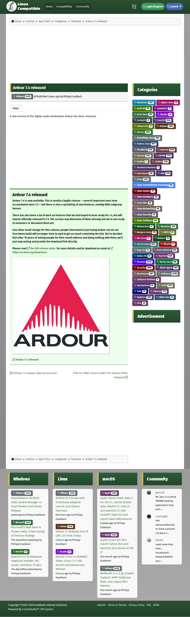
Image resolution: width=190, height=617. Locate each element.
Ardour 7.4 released (27, 359)
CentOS (163, 120)
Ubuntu (159, 291)
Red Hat (165, 255)
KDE (164, 173)
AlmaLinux (144, 102)
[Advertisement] (95, 53)
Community (82, 6)
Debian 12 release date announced (35, 373)
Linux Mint (143, 202)
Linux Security (145, 214)
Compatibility (64, 6)
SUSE (166, 285)
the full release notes (43, 248)
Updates (143, 297)
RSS (149, 605)
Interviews (144, 173)
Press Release (166, 250)
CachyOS (142, 120)
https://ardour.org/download (29, 252)
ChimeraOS (143, 126)
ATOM (156, 605)
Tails (140, 291)
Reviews (143, 261)
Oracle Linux (145, 244)
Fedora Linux (145, 143)
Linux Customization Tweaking (154, 185)
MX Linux (142, 238)
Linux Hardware (146, 196)
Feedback (144, 149)
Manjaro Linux (145, 232)
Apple (110, 493)
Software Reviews (147, 279)
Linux (142, 179)
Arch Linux (144, 114)
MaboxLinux (144, 226)
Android (142, 108)
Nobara (163, 238)
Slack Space (168, 267)
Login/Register (154, 6)
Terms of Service (117, 605)
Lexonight (161, 516)
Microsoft (22, 522)
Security (144, 267)
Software (22, 96)
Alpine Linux (168, 102)
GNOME (164, 155)
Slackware (144, 273)
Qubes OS (143, 255)
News (16, 108)
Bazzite (165, 114)
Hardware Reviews (147, 167)
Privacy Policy (137, 605)
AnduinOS (164, 108)
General (167, 149)
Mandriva (167, 226)
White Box (166, 297)
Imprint (101, 605)
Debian (166, 126)
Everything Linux (147, 137)
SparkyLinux (144, 285)
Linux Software (146, 220)
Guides (141, 161)
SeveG (159, 540)
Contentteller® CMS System (37, 609)
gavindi (160, 492)
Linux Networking (147, 208)
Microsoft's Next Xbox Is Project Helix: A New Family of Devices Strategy (28, 531)
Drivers (143, 132)
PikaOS (168, 244)
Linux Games (145, 191)
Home (49, 6)
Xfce (140, 303)
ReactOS (21, 551)
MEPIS (168, 232)
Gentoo (143, 155)
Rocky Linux (167, 261)
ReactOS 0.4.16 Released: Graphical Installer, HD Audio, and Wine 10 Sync (26, 561)
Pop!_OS (142, 250)
